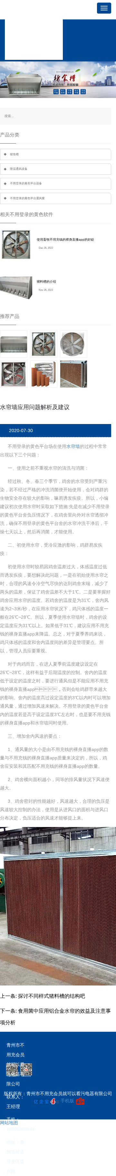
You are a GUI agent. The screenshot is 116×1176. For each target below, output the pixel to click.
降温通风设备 (18, 168)
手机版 (67, 1100)
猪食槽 (14, 154)
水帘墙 (73, 446)
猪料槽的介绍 (46, 281)
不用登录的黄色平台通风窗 (27, 198)
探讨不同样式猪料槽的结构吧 (51, 996)
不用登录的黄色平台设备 (26, 183)
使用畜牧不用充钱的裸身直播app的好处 (65, 239)
